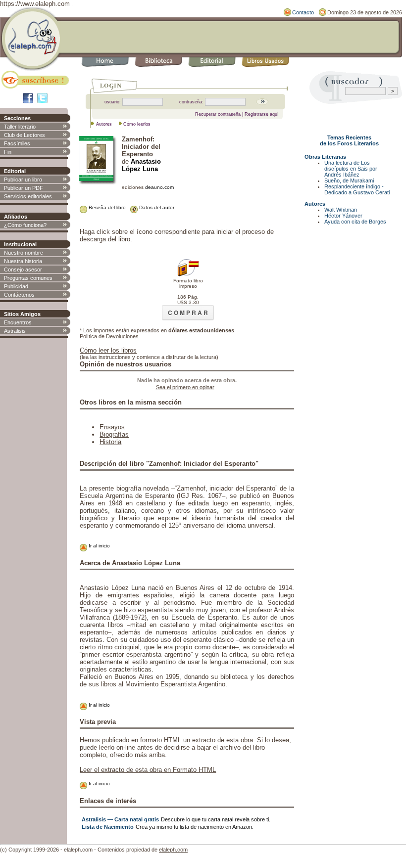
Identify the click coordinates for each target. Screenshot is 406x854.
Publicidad (16, 286)
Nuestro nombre (23, 253)
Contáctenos (19, 295)
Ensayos (112, 427)
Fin (7, 152)
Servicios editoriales (28, 196)
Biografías (114, 434)
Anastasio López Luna (141, 165)
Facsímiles (17, 143)
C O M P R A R (188, 312)
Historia (110, 442)
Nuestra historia (23, 261)
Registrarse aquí (262, 114)
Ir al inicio (98, 545)
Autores (104, 124)
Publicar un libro (23, 179)
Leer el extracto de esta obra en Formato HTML (148, 769)
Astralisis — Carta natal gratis (120, 819)
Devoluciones (122, 336)
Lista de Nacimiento (108, 827)
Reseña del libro (106, 207)
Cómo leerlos (137, 124)
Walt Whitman (340, 210)
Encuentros (18, 322)
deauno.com (159, 187)
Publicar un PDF (23, 188)
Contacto (303, 12)
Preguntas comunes (28, 278)
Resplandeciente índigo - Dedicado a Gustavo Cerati (357, 189)
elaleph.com (173, 850)
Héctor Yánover (343, 216)
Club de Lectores (24, 135)
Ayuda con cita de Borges (355, 222)
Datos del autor (156, 207)
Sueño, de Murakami (349, 180)
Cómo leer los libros (108, 350)
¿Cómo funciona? (25, 225)
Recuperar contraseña (218, 114)
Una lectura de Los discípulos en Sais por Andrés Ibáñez (350, 169)
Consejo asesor (23, 269)
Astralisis (15, 331)
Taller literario (20, 127)
